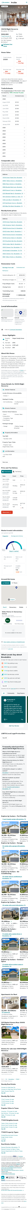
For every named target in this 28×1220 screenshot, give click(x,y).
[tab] (6, 471)
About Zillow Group (12, 1183)
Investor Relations (14, 1185)
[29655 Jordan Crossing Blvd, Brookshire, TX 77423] (10, 1003)
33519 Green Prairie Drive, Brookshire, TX (14, 177)
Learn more (10, 648)
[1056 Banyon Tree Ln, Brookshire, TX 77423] (10, 944)
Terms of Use (21, 1185)
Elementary (12, 607)
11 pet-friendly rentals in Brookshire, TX (14, 819)
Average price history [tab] (17, 536)
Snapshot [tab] (5, 536)
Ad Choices (21, 1187)
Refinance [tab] (5, 270)
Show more (6, 512)
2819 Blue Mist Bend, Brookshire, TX (13, 206)
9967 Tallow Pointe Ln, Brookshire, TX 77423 (15, 257)
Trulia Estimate (8, 91)
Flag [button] (22, 719)
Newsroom (7, 1185)
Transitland (20, 1156)
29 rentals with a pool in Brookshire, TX (14, 905)
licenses (18, 1163)
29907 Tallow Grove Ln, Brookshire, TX (13, 180)
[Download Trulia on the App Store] (10, 1177)
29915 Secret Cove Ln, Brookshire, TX (13, 190)
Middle (21, 607)
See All (5, 686)
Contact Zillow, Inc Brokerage (8, 1173)
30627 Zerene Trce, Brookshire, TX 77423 (14, 253)
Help (11, 1187)
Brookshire (5, 772)
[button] (26, 2)
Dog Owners (21, 693)
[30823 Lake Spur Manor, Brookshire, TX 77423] (10, 1033)
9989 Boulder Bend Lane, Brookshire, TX (14, 187)
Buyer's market (14, 551)
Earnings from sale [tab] (8, 267)
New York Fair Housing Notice (7, 1168)
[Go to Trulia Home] (14, 2)
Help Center (6, 1209)
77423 (21, 370)
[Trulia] (2, 1177)
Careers (2, 1185)
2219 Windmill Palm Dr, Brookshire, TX (13, 193)
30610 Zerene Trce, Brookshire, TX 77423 (14, 247)
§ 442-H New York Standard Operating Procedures (11, 1167)
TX (6, 1079)
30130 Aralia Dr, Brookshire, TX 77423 (13, 250)
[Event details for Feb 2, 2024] (24, 480)
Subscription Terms (5, 1187)
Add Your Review (14, 726)
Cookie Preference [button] (4, 1189)
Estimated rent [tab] (20, 267)
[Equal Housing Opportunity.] (19, 1207)
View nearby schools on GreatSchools (14, 642)
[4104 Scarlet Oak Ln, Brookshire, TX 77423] (10, 827)
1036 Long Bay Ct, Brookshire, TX (12, 200)
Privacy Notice (16, 1187)
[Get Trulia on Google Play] (21, 1177)
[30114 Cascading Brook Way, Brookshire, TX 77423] (10, 1059)
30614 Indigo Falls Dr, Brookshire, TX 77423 (15, 244)
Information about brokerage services (11, 1170)
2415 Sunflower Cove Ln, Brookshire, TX (14, 203)
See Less (6, 462)
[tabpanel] (14, 287)
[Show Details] (24, 99)
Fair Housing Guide (21, 1183)
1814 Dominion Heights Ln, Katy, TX (13, 196)
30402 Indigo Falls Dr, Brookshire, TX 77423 (15, 231)
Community (10, 693)
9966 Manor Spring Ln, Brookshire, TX (13, 184)
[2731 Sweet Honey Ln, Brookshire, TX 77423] (10, 913)
